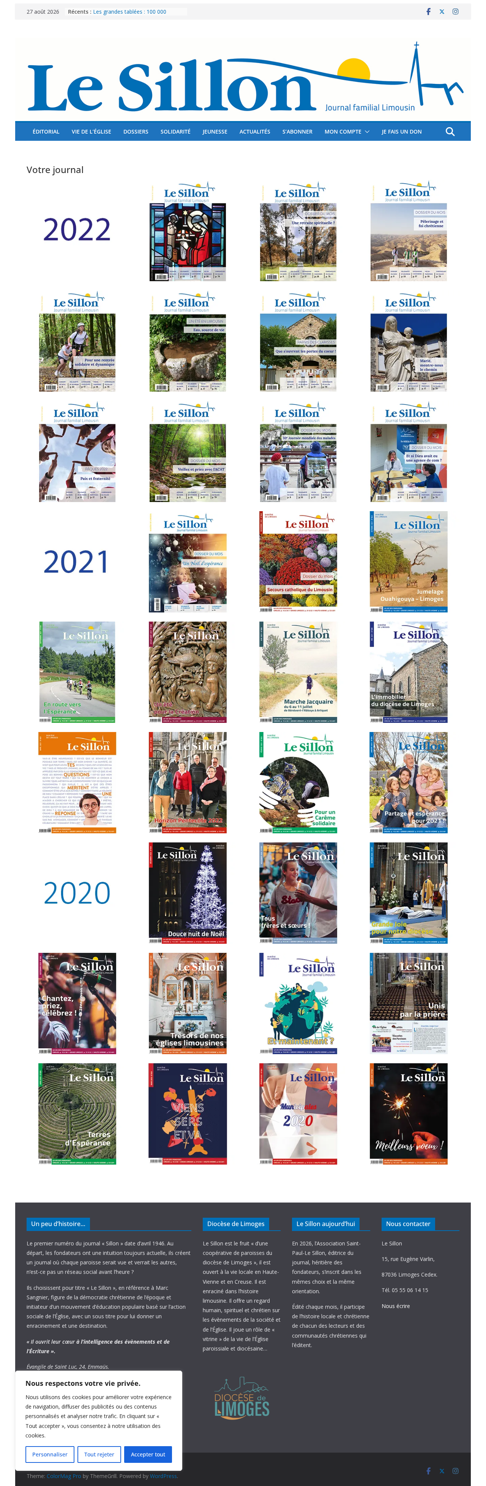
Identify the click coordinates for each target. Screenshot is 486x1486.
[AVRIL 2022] (77, 451)
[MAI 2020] (408, 1003)
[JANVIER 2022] (408, 451)
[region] (98, 1421)
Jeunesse (215, 131)
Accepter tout (148, 1454)
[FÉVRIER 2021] (298, 782)
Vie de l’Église (91, 131)
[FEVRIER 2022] (298, 451)
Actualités (255, 131)
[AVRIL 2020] (77, 1114)
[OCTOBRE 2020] (408, 893)
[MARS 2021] (187, 782)
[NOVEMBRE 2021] (298, 561)
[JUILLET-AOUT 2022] (187, 341)
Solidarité (176, 131)
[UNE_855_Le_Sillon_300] (187, 230)
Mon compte (343, 131)
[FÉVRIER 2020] (298, 1114)
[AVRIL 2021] (77, 782)
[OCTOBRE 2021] (408, 561)
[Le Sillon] (243, 43)
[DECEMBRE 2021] (187, 561)
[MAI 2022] (408, 341)
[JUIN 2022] (298, 341)
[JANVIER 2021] (408, 782)
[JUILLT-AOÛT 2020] (187, 1003)
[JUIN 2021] (298, 672)
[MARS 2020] (187, 1114)
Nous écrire (396, 1306)
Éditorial (46, 131)
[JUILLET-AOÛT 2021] (187, 672)
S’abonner (297, 131)
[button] (365, 131)
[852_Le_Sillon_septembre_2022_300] (77, 341)
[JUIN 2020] (298, 1003)
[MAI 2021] (408, 672)
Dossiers (135, 131)
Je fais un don (402, 131)
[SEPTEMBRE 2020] (77, 1003)
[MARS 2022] (187, 451)
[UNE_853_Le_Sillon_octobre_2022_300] (408, 230)
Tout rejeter (99, 1454)
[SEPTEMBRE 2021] (77, 672)
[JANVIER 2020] (408, 1114)
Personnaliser (50, 1454)
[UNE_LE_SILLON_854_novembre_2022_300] (298, 230)
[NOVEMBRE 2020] (298, 893)
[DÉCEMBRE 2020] (187, 893)
